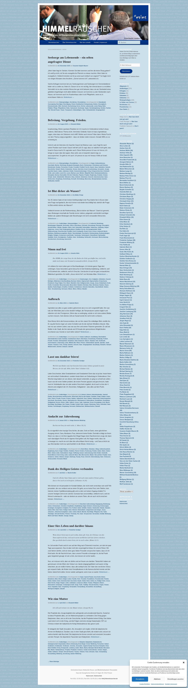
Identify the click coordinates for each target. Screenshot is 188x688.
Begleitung (51, 451)
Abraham (92, 449)
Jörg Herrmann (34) (126, 314)
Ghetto (62, 169)
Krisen (94, 231)
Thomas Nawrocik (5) (127, 438)
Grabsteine (68, 169)
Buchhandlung (65, 281)
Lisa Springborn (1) (126, 339)
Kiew (107, 646)
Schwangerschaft (68, 585)
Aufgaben (95, 279)
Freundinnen (90, 579)
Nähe (104, 106)
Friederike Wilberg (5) (127, 242)
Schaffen (65, 287)
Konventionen (52, 342)
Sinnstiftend (93, 235)
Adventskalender (96, 394)
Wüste (70, 289)
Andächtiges (63, 223)
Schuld (77, 404)
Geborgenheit (63, 340)
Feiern (54, 398)
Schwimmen (78, 287)
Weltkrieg (59, 653)
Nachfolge (51, 404)
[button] (184, 662)
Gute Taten (59, 510)
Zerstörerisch (52, 239)
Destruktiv (66, 225)
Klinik (99, 229)
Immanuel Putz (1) (126, 297)
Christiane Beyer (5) (126, 196)
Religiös (50, 235)
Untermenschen (99, 177)
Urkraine (92, 652)
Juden (60, 171)
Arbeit (82, 337)
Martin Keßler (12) (126, 362)
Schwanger (59, 585)
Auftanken (102, 279)
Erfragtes (123, 91)
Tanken (106, 287)
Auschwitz (51, 165)
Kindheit (78, 229)
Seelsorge (81, 108)
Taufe (105, 512)
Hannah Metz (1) (125, 265)
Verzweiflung (97, 586)
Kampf (90, 646)
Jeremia (72, 646)
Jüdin (67, 402)
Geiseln (107, 167)
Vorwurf (108, 344)
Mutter (70, 233)
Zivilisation (51, 181)
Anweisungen (84, 279)
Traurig (78, 457)
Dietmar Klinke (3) (126, 210)
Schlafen (71, 287)
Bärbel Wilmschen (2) (127, 169)
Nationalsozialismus (101, 173)
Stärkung (72, 457)
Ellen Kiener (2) (125, 219)
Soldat (50, 652)
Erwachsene (103, 281)
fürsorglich (105, 225)
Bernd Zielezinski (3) (126, 185)
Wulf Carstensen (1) (126, 484)
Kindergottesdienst (69, 229)
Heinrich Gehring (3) (126, 284)
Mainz (81, 648)
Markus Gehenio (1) (126, 355)
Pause (107, 285)
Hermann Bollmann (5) (127, 291)
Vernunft (73, 179)
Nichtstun (96, 285)
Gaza (96, 167)
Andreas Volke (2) (125, 153)
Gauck (92, 167)
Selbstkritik (60, 177)
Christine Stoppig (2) (127, 199)
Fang (56, 283)
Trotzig (65, 344)
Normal (57, 175)
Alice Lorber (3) (125, 146)
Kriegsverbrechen (97, 171)
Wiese (75, 289)
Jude (80, 402)
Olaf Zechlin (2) (125, 383)
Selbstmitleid (90, 342)
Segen (87, 108)
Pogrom (81, 175)
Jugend (85, 646)
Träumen (56, 344)
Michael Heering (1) (126, 371)
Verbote (50, 406)
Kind (61, 229)
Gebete (95, 104)
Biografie (59, 225)
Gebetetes (123, 95)
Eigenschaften (94, 281)
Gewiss (89, 508)
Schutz (100, 650)
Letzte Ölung (98, 106)
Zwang (71, 515)
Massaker (106, 648)
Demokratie (51, 167)
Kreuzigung (97, 402)
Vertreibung (80, 179)
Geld (76, 340)
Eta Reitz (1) (124, 228)
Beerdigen (59, 104)
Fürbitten (71, 451)
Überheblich (102, 337)
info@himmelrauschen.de (110, 678)
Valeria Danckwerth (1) (127, 459)
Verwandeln (73, 586)
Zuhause (65, 346)
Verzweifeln (89, 586)
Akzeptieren (140, 679)
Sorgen (86, 404)
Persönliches (82, 102)
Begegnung (99, 504)
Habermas (94, 227)
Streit (55, 237)
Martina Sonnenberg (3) (127, 364)
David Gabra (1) (125, 205)
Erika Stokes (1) (125, 226)
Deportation (62, 644)
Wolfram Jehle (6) (125, 482)
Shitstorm (68, 177)
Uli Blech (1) (124, 442)
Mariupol (91, 648)
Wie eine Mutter (58, 598)
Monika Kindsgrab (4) (127, 376)
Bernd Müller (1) (125, 182)
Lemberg (72, 648)
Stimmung (92, 404)
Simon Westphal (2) (126, 419)
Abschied (83, 504)
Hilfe (59, 106)
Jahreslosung (88, 453)
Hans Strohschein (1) (127, 270)
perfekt (99, 455)
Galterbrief (80, 398)
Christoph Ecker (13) (126, 201)
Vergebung (59, 179)
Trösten (67, 514)
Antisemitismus (100, 163)
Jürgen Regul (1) (125, 320)
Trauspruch (68, 110)
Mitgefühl (87, 173)
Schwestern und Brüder (66, 235)
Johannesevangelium (61, 512)
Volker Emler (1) (125, 463)
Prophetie (74, 650)
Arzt (90, 279)
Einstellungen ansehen (176, 679)
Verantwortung (56, 289)
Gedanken (71, 340)
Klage (58, 583)
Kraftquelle (79, 231)
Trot (78, 514)
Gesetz (65, 400)
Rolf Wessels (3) (125, 406)
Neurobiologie (77, 233)
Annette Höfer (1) (125, 164)
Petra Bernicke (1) (126, 387)
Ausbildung (94, 337)
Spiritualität (101, 235)
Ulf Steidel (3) (124, 440)
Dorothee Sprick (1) (126, 212)
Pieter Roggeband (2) (127, 394)
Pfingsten (97, 512)
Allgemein (123, 86)
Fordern (82, 451)
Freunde (55, 340)
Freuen (63, 398)
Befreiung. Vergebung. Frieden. (67, 120)
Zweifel (57, 181)
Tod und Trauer (55, 110)
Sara (109, 455)
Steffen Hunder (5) (126, 429)
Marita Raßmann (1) (126, 353)
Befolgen (50, 281)
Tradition (69, 237)
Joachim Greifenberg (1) (128, 309)
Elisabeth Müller (76, 124)
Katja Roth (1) (124, 330)
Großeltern (51, 646)
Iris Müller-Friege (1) (126, 304)
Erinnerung (96, 506)
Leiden (57, 173)
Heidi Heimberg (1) (126, 275)
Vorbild (102, 514)
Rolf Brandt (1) (124, 403)
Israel (86, 169)
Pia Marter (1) (124, 392)
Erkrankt (84, 225)
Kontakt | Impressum (171, 684)
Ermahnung (91, 339)
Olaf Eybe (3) (124, 380)
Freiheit (105, 339)
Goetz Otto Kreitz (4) (126, 252)
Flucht (77, 451)
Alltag (97, 449)
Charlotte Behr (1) (125, 192)
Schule (50, 177)
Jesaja (107, 169)
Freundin (76, 167)
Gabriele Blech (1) (126, 247)
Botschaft (75, 396)
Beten (103, 577)
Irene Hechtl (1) (125, 302)
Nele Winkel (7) (125, 378)
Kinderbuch (103, 283)
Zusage (66, 515)
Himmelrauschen (53, 42)
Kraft (74, 231)
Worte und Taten (53, 515)
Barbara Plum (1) (125, 178)
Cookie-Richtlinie (145, 684)
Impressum (123, 501)
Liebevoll (100, 231)
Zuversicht (68, 239)
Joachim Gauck (53, 171)
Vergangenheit (100, 110)
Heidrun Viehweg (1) (126, 277)
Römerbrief (51, 585)
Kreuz (92, 402)
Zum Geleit (123, 109)
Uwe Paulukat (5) (125, 456)
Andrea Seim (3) (125, 148)
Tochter (108, 108)
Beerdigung (67, 104)
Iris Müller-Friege (78, 195)
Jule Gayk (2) (124, 323)
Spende (97, 342)
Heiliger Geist (67, 510)
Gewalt (58, 169)
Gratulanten (98, 400)
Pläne (78, 342)
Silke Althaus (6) (125, 415)
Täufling (85, 585)
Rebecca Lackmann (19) (128, 396)
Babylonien (89, 642)
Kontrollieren (52, 455)
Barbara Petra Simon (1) (128, 176)
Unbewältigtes (77, 110)
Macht (105, 231)
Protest (83, 342)
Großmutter (58, 646)
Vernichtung (66, 179)
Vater (84, 110)
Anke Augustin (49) (126, 155)
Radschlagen (57, 287)
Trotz (60, 344)
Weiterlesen (69, 97)
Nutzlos (101, 285)
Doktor (79, 281)
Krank (86, 231)
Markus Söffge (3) (125, 357)
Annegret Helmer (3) (126, 162)
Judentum (66, 171)
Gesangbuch (102, 104)
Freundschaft (99, 579)
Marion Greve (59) (126, 350)
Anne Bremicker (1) (126, 157)
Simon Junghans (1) (126, 417)
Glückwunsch (81, 400)
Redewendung (94, 233)
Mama (86, 648)
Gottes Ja (93, 581)
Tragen (101, 585)
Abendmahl (102, 102)
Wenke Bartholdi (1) (126, 468)
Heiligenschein (84, 283)
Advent (88, 394)
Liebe (66, 342)
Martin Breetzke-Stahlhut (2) (129, 360)
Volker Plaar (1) (125, 465)
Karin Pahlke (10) (125, 327)
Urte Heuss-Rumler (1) (127, 452)
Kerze (78, 106)
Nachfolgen (58, 404)
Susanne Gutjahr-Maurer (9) (129, 431)
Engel (99, 396)
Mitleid (71, 342)
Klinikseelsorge (53, 231)
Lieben (75, 512)
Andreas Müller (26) (126, 150)
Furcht (87, 167)
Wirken (79, 289)
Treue (82, 457)
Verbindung (80, 237)
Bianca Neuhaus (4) (126, 187)
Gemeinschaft (65, 581)
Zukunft (70, 346)
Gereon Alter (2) (125, 249)
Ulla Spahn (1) (124, 445)
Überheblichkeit (53, 339)
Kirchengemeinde (91, 229)
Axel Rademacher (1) (126, 166)
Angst (93, 163)
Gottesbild (79, 227)
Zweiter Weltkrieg (75, 653)
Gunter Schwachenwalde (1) (129, 263)
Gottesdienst (90, 400)
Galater (73, 398)
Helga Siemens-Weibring (77, 420)
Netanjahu (51, 175)
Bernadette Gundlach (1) (128, 180)
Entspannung (88, 104)
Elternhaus (77, 225)
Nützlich (79, 285)
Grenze (75, 169)
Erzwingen (51, 508)
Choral (73, 104)
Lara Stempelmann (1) (127, 334)
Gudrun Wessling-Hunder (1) (129, 256)
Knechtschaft (62, 231)
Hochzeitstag (72, 106)
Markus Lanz (75, 173)
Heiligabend (51, 402)
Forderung (88, 451)
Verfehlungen (57, 406)
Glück (70, 227)
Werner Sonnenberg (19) (128, 472)
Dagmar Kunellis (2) (126, 203)
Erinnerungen (104, 506)
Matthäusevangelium (60, 233)
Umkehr (77, 177)
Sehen (57, 457)
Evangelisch (59, 508)
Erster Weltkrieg (91, 644)
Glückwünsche (72, 400)
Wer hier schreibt (85, 42)
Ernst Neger (82, 644)
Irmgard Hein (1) (125, 307)
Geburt (54, 581)
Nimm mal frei (57, 249)
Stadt (107, 342)
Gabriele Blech (73, 303)
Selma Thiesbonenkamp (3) (129, 412)
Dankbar (65, 339)
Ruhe (68, 108)
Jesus (57, 229)
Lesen (68, 173)
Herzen (58, 402)
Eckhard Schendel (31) (127, 215)
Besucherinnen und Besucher (62, 396)
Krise (90, 231)
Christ (50, 506)
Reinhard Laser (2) (126, 399)
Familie (74, 579)
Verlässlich (87, 237)
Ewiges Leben (105, 396)
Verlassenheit (52, 459)
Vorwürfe (103, 344)
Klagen (62, 583)
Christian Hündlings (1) (127, 194)
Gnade (79, 581)
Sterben (103, 108)
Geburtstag (96, 398)
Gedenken (101, 167)
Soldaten (55, 652)
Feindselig (99, 339)
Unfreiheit (103, 404)
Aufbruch (54, 299)
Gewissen (81, 340)
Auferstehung (90, 504)
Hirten (63, 402)
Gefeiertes (123, 98)
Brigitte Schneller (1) (126, 189)
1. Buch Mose (84, 449)
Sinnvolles (91, 287)
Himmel (74, 510)
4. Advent (83, 394)
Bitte (56, 579)
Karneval (96, 646)
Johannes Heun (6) (126, 316)
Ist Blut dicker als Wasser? (64, 191)
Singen (105, 650)
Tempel (61, 652)
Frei (64, 283)
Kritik (49, 173)
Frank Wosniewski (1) (127, 238)
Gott (73, 227)
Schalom (99, 175)
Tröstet (106, 585)
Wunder (84, 289)
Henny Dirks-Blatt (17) (127, 288)
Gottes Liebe (56, 453)
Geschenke (58, 400)
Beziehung (100, 223)
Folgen (61, 283)
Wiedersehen (52, 346)
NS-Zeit (69, 175)
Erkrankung (91, 225)
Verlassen (107, 457)
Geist (58, 581)
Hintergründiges (64, 102)
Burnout (73, 281)
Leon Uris (63, 173)
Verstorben (95, 514)
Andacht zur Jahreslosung (64, 416)
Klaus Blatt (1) (124, 332)
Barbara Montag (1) (126, 173)
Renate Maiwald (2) (126, 401)
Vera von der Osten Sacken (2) (130, 461)
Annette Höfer (75, 253)
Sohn (81, 404)
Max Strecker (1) (125, 367)
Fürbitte (65, 451)
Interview (81, 169)
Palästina (75, 175)
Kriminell (106, 171)
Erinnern (89, 506)
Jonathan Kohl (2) (126, 318)
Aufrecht (93, 223)
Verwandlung (81, 586)
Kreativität (55, 285)
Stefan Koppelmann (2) (127, 426)
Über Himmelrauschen (69, 42)
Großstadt (102, 340)
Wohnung (108, 514)
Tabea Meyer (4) (125, 433)
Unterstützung (95, 457)
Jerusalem (100, 169)
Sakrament (73, 108)
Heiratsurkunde (53, 106)
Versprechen (88, 514)
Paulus (67, 404)
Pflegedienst (62, 108)
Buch (81, 165)
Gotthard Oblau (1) (126, 254)
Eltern (72, 225)
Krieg (89, 171)
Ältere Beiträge (53, 661)
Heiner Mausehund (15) (127, 281)
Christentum (88, 165)
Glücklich (73, 283)
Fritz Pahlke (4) (125, 245)
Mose (76, 455)
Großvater (66, 646)
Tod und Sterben (60, 514)
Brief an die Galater (85, 396)
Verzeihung (96, 344)
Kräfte (50, 285)
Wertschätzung (103, 237)
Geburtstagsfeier (105, 398)
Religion (56, 235)
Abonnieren (126, 71)
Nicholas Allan (87, 285)
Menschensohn (64, 285)
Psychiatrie (85, 233)
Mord (92, 173)
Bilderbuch (57, 281)
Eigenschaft (85, 281)
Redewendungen (104, 233)
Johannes (51, 512)
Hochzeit (64, 106)
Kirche (83, 106)
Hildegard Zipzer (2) (126, 293)
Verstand (60, 459)
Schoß (85, 650)
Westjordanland (96, 179)
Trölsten (82, 652)
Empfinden (70, 506)
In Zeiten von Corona (127, 102)
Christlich (64, 506)
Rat (102, 512)
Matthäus (51, 233)
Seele (54, 177)
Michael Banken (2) (126, 369)
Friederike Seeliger (79, 361)
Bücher (57, 165)
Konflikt (69, 231)
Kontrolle (104, 453)
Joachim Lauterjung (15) (128, 311)
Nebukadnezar (60, 650)
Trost (49, 586)
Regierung (93, 175)
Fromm (68, 398)
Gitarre (87, 340)
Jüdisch (71, 402)
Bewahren (51, 579)
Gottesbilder (86, 227)
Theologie (51, 514)
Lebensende (89, 106)
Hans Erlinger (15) (126, 268)
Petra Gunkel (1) (125, 389)
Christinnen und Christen (100, 165)
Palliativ (50, 108)
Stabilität (50, 237)
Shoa (73, 177)
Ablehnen (157, 679)
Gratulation (106, 400)
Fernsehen (64, 167)
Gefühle (84, 508)
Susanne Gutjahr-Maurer (80, 66)
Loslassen (79, 583)
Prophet (86, 175)
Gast (85, 398)
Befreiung (63, 165)
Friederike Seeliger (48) (127, 240)
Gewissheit (95, 508)
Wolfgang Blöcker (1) (127, 479)
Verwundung (103, 652)
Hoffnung (101, 227)
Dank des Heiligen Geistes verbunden (70, 469)
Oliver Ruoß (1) (125, 385)
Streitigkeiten (62, 237)
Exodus (58, 167)
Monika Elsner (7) (125, 373)
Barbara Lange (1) (126, 171)
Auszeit (108, 279)
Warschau (88, 179)
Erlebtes (122, 93)
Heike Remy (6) (125, 279)
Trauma (76, 652)
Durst (57, 451)
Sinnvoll (85, 287)
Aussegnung (52, 104)
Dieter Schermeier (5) (127, 208)
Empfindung (78, 506)
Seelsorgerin (85, 235)
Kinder (72, 171)
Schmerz (80, 650)
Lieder (77, 648)
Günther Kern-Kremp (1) (128, 261)
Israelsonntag (92, 169)
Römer (102, 583)
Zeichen (104, 179)
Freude (70, 167)
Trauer (62, 110)
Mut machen (85, 455)
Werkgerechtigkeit (53, 588)
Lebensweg (60, 342)
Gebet (99, 451)
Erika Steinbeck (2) (126, 224)
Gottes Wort (51, 510)
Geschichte (51, 169)
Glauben (64, 227)
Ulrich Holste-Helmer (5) (128, 449)
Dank (60, 339)
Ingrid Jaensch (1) (126, 300)
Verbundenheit (90, 110)
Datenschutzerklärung (157, 684)
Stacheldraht (99, 287)
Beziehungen (52, 225)
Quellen (50, 287)
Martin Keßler (72, 473)
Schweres (51, 457)
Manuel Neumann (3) (126, 344)
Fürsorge (99, 225)
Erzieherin (51, 283)
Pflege (55, 108)
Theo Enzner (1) (125, 436)
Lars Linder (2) (124, 337)
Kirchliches (73, 102)
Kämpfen (102, 646)
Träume (50, 344)
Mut (75, 342)
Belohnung (106, 504)
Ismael (82, 453)
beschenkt (97, 577)
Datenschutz (124, 503)
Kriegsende (64, 648)
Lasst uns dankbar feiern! (63, 356)
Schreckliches (92, 650)
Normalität (63, 175)
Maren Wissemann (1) (127, 346)
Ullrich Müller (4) (125, 447)
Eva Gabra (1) (124, 231)
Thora (98, 404)
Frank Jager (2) (125, 235)
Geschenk (51, 400)
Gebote (89, 398)
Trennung (73, 514)
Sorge (76, 585)
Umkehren (84, 177)
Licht (103, 402)
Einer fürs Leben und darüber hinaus (70, 525)
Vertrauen (95, 237)
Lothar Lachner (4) (126, 341)
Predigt (72, 404)
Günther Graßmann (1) (127, 258)
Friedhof (82, 167)
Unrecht (90, 177)
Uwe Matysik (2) (125, 454)
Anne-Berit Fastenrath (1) (128, 160)
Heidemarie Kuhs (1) (126, 272)
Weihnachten (80, 406)
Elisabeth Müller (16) (126, 217)
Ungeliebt (55, 586)
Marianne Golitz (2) (126, 348)
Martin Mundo (98, 648)
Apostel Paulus (89, 577)
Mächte (84, 512)
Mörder (82, 173)
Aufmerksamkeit (105, 449)
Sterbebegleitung (94, 108)
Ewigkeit (65, 508)
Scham (105, 175)
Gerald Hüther (52, 227)
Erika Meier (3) (124, 222)
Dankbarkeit (80, 104)
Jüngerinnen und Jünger (93, 510)
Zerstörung (60, 239)
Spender (102, 342)
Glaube (59, 227)
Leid (53, 173)
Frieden (94, 451)
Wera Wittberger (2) (126, 470)
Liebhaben (72, 583)
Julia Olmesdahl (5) (126, 325)
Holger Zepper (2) (125, 295)
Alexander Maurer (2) (127, 143)
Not (64, 404)
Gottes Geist (86, 581)
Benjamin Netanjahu (73, 165)
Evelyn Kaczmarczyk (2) (128, 233)
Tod (49, 110)
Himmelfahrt (81, 510)
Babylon (82, 642)
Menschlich (73, 285)
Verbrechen (51, 179)
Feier (49, 398)
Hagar (71, 453)
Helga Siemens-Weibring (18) (129, 286)
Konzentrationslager (80, 171)
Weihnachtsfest (90, 406)
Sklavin (61, 457)
